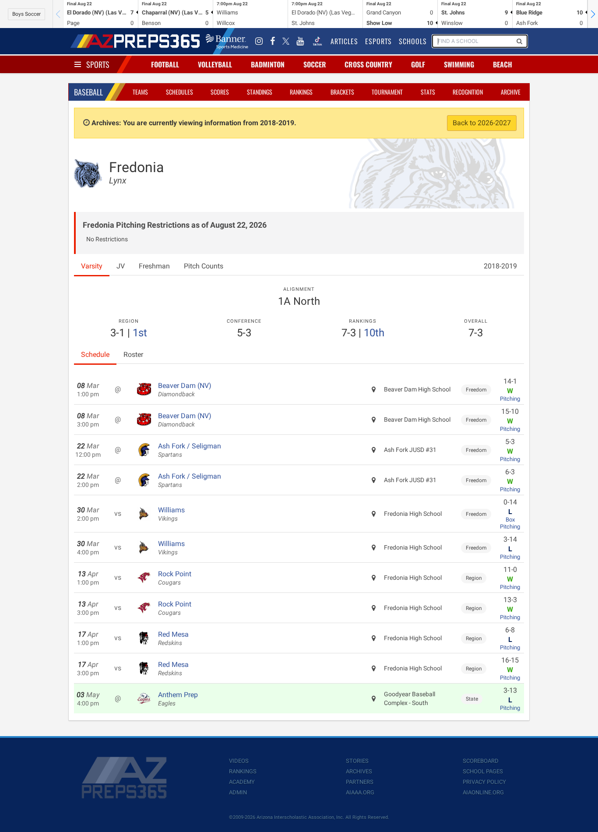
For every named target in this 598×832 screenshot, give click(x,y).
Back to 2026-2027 (482, 123)
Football (165, 64)
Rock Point (174, 578)
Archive (511, 91)
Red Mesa (173, 638)
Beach (502, 64)
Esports (378, 41)
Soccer (314, 64)
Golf (418, 64)
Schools (413, 41)
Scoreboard (481, 761)
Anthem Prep (178, 699)
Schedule (95, 354)
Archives (359, 771)
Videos (239, 761)
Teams (140, 91)
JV (120, 266)
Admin (238, 792)
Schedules (179, 91)
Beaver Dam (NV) (184, 389)
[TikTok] (317, 41)
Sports (97, 64)
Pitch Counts (203, 266)
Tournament (387, 91)
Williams (171, 514)
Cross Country (368, 64)
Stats (428, 91)
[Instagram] (259, 41)
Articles (344, 41)
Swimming (459, 64)
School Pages (483, 771)
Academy (242, 782)
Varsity (91, 266)
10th (374, 333)
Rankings (301, 91)
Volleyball (215, 64)
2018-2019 (500, 266)
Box (510, 519)
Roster (133, 354)
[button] (592, 14)
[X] (286, 41)
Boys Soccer (26, 14)
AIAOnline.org (483, 792)
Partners (359, 782)
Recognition (468, 91)
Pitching (510, 398)
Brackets (342, 91)
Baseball (88, 92)
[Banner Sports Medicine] (227, 41)
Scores (220, 91)
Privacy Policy (484, 782)
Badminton (268, 64)
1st (140, 333)
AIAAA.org (360, 792)
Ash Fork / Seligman (189, 450)
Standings (259, 91)
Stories (357, 761)
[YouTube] (300, 41)
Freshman (154, 266)
